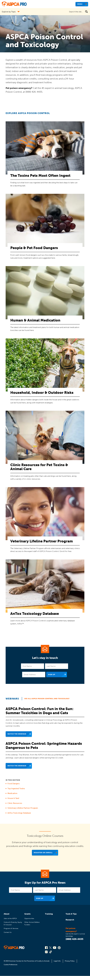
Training (49, 914)
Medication (12, 793)
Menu (79, 4)
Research (70, 920)
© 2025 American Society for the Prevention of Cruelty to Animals (27, 961)
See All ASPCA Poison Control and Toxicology (46, 698)
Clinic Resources (15, 803)
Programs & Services (11, 928)
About (6, 914)
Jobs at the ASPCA (10, 918)
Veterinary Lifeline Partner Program (23, 808)
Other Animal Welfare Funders (31, 923)
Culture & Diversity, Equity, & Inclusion (13, 923)
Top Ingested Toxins (16, 788)
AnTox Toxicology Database (19, 813)
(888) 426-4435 (74, 939)
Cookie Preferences (10, 964)
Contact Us (7, 932)
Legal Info (57, 961)
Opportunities (29, 918)
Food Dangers (14, 783)
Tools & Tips (71, 914)
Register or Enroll (43, 852)
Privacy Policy (70, 961)
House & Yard (13, 798)
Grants (27, 914)
